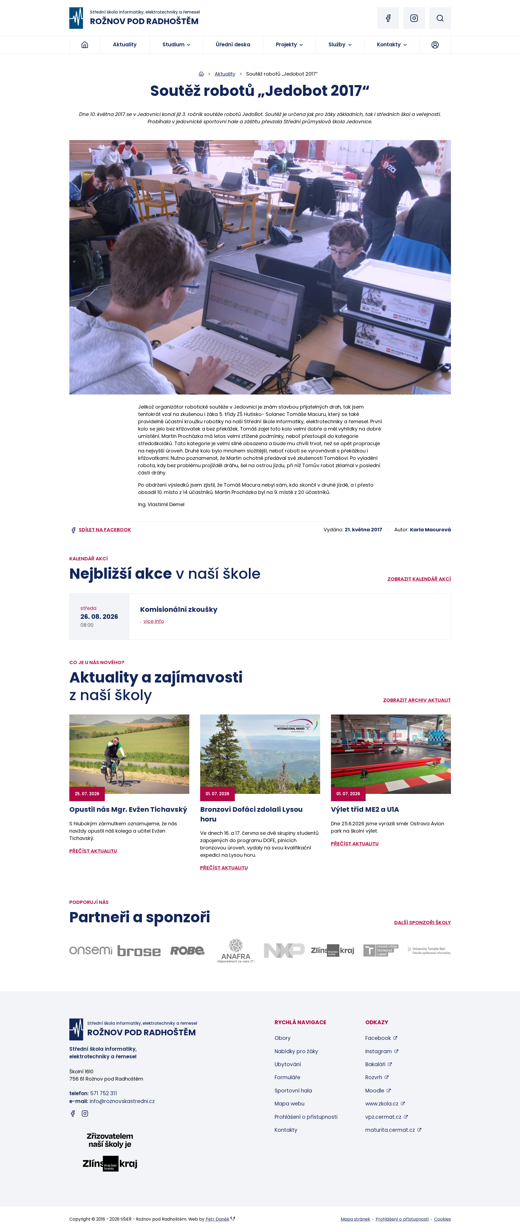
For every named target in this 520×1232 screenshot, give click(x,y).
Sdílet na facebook (105, 529)
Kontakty (389, 44)
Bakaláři (375, 1064)
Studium (173, 44)
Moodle (374, 1090)
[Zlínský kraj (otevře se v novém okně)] (110, 1153)
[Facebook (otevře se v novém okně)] (388, 18)
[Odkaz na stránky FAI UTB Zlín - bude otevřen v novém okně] (429, 951)
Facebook (378, 1038)
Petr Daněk (217, 1219)
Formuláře (287, 1077)
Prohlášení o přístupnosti (306, 1117)
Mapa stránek (355, 1219)
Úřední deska (233, 44)
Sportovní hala (293, 1090)
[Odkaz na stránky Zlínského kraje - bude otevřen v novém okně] (332, 950)
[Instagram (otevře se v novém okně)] (414, 18)
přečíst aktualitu (93, 851)
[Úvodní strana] (207, 74)
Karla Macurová (430, 529)
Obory (283, 1038)
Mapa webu (289, 1103)
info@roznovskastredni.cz (122, 1101)
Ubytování (288, 1064)
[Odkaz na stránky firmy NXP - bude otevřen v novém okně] (284, 950)
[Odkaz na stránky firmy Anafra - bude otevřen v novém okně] (235, 950)
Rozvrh (373, 1077)
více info (154, 621)
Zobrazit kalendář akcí (419, 578)
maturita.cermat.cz (390, 1130)
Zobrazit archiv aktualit (417, 700)
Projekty (286, 44)
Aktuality (125, 44)
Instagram (378, 1051)
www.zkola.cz (381, 1103)
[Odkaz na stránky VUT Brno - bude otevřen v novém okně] (380, 950)
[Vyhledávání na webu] (440, 18)
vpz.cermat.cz (383, 1117)
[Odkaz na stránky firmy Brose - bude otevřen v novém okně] (139, 950)
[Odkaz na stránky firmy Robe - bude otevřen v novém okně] (187, 951)
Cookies (442, 1219)
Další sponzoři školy (422, 922)
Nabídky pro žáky (296, 1051)
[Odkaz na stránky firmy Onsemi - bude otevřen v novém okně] (90, 950)
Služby (337, 44)
